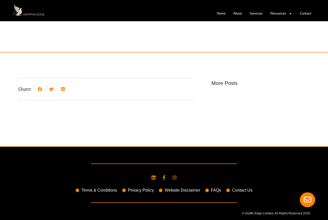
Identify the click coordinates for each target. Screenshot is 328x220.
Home (221, 13)
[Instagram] (174, 177)
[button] (40, 89)
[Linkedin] (153, 177)
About (237, 13)
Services (256, 13)
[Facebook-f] (164, 177)
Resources (278, 13)
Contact (305, 13)
